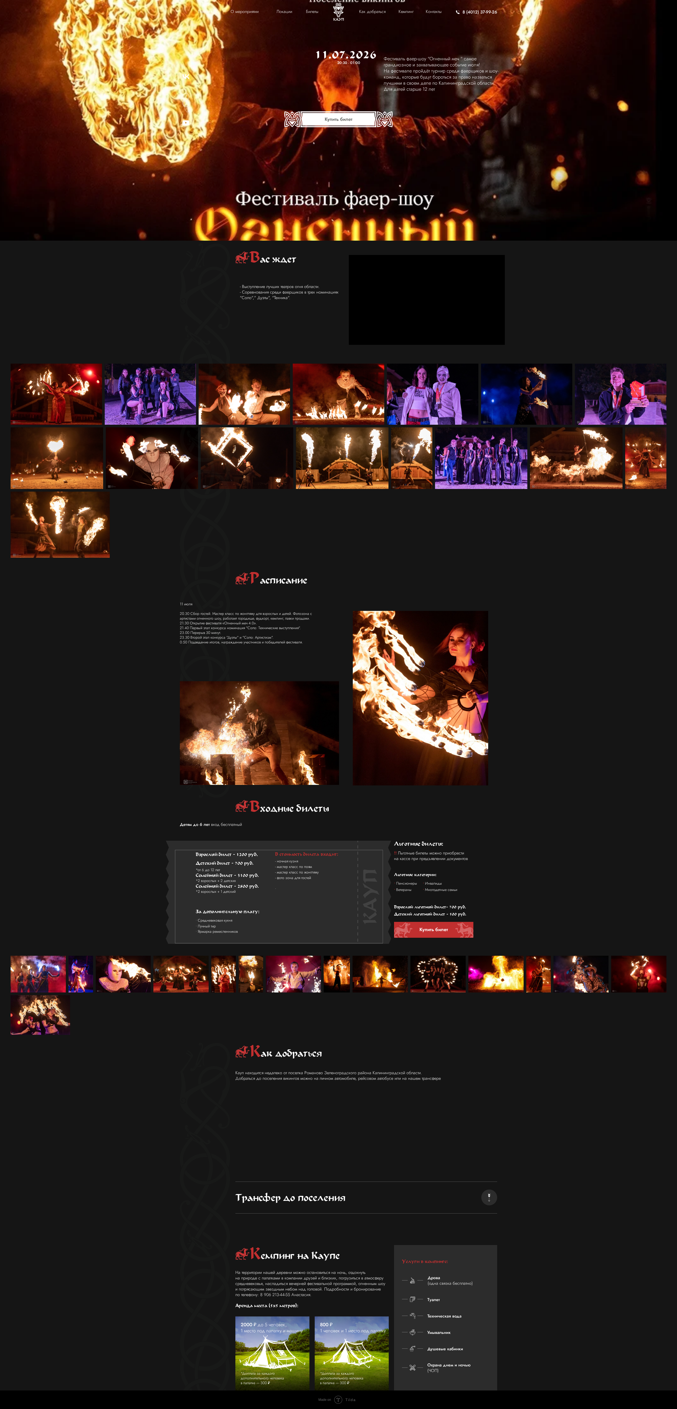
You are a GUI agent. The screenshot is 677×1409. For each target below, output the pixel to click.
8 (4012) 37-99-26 (480, 12)
